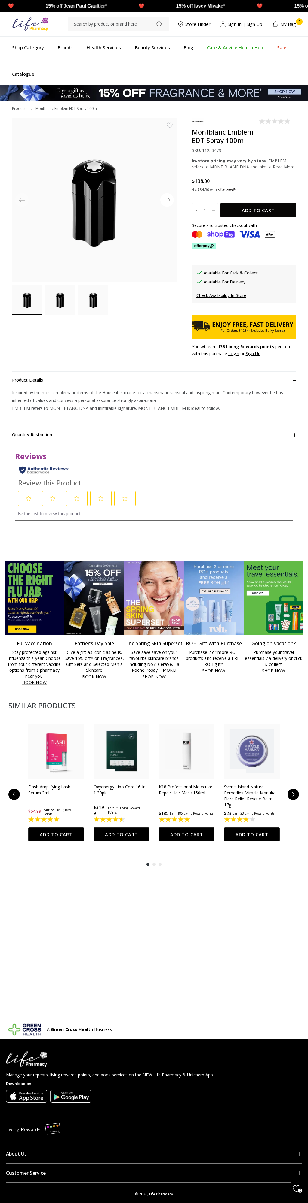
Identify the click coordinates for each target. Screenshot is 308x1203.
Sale (281, 47)
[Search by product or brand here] (159, 24)
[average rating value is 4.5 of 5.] (110, 819)
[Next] (167, 200)
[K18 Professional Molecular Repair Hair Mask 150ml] (186, 751)
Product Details (27, 380)
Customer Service (26, 1173)
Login (233, 353)
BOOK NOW (34, 682)
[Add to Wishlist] (169, 125)
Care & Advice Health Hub (235, 47)
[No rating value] (275, 121)
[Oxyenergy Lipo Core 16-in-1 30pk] (121, 751)
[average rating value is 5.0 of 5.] (175, 819)
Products (19, 108)
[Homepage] (30, 24)
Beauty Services (152, 47)
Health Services (104, 47)
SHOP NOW (154, 677)
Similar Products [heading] (42, 705)
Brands (65, 47)
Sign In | (236, 24)
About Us (16, 1153)
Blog (188, 47)
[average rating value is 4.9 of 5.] (44, 819)
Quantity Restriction (32, 434)
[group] (56, 782)
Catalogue (23, 74)
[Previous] (14, 794)
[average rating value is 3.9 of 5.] (240, 819)
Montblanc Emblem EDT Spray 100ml (66, 108)
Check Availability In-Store (221, 295)
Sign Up (255, 24)
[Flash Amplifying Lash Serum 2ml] (56, 751)
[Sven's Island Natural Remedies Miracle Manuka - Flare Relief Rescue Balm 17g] (252, 751)
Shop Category (28, 47)
